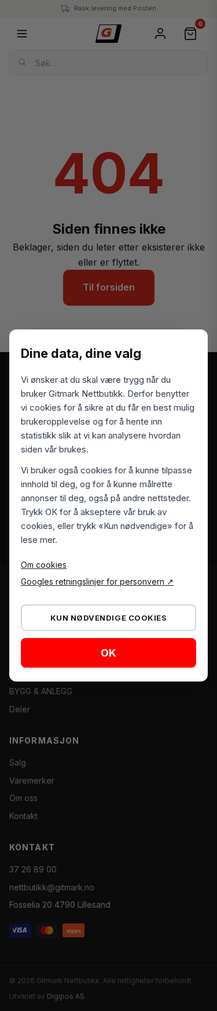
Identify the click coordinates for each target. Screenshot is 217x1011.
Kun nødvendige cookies (108, 617)
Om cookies (44, 565)
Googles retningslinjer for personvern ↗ (97, 581)
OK (108, 653)
